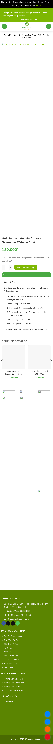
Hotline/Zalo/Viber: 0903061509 (17, 611)
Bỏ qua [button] (39, 5)
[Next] (50, 365)
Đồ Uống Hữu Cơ (11, 660)
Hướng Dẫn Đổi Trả (12, 687)
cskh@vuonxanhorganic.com (16, 619)
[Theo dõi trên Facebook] (3, 623)
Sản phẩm (17, 35)
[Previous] (2, 365)
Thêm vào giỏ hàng (25, 267)
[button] (4, 26)
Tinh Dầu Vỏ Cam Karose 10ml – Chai (13, 372)
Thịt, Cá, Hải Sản (11, 644)
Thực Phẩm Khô (11, 656)
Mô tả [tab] (5, 274)
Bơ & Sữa (8, 648)
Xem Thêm (8, 667)
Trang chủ (7, 35)
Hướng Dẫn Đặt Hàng (13, 679)
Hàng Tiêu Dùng (30, 35)
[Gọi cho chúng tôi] (17, 623)
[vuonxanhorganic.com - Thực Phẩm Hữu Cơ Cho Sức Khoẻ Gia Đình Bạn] (26, 26)
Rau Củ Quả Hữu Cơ (13, 636)
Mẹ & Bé (7, 652)
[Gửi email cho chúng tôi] (13, 623)
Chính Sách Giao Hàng (13, 690)
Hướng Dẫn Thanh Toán (14, 683)
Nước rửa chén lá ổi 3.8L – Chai (39, 372)
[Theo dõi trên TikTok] (8, 623)
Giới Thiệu (8, 702)
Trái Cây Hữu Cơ (11, 640)
